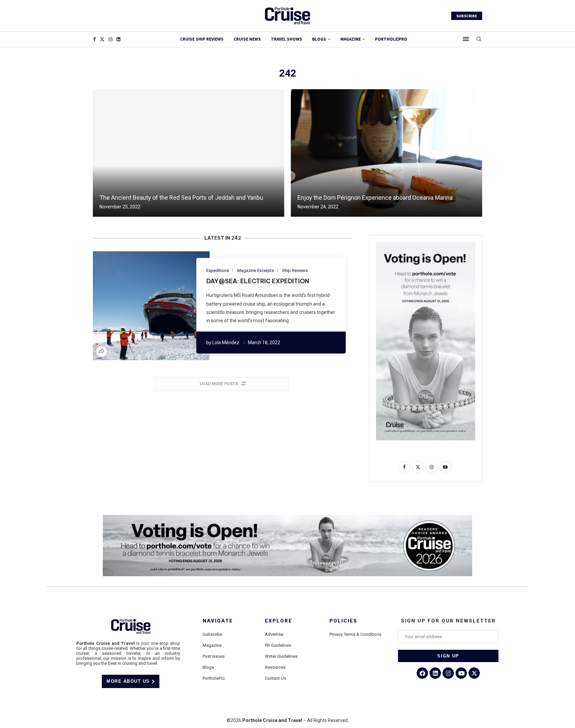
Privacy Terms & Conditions (355, 634)
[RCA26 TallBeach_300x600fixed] (425, 244)
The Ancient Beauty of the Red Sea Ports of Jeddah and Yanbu (181, 197)
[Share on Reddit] (155, 306)
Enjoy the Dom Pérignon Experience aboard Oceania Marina (375, 197)
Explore (278, 620)
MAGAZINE (350, 39)
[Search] (479, 39)
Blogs (319, 39)
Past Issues (214, 656)
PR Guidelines (278, 645)
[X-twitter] (474, 673)
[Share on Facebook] (131, 306)
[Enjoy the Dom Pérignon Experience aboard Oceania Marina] (386, 153)
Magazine (212, 645)
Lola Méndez (225, 342)
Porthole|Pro (391, 39)
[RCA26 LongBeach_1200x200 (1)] (287, 517)
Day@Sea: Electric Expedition (257, 281)
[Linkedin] (118, 39)
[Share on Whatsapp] (163, 306)
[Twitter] (102, 39)
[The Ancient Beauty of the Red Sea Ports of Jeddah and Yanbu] (188, 153)
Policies (343, 620)
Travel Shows (286, 39)
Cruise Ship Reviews (202, 39)
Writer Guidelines (281, 656)
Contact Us (275, 678)
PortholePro (214, 678)
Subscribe (212, 634)
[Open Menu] (466, 39)
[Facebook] (94, 39)
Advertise (274, 634)
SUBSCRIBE (466, 15)
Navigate (218, 620)
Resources (275, 667)
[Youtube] (461, 673)
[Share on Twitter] (139, 306)
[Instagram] (110, 39)
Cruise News (247, 39)
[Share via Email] (171, 306)
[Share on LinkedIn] (147, 306)
